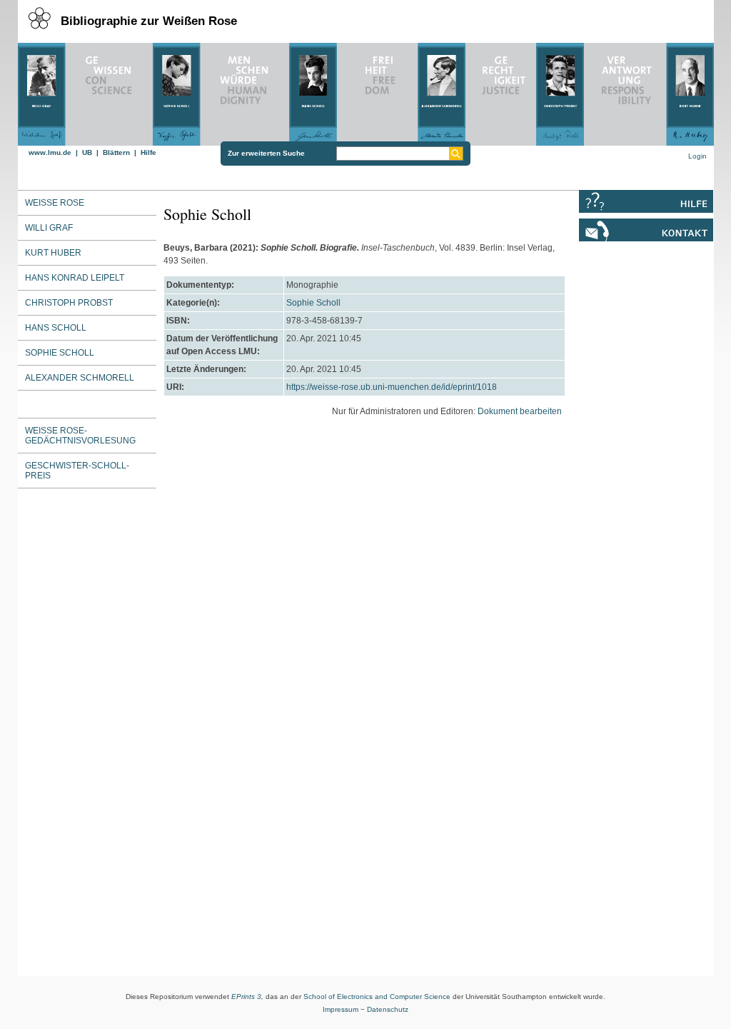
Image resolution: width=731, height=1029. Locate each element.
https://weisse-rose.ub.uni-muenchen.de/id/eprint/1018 (391, 387)
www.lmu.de (50, 152)
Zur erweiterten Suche (266, 153)
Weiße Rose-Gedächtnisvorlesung (80, 436)
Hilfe (148, 152)
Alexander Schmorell (79, 378)
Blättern (116, 152)
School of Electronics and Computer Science (376, 996)
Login (697, 156)
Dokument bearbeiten (520, 411)
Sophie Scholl (313, 303)
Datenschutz (387, 1009)
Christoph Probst (69, 303)
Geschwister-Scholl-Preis (77, 471)
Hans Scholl (55, 328)
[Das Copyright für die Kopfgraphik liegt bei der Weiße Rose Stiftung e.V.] (366, 91)
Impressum (340, 1009)
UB (87, 152)
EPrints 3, (247, 996)
